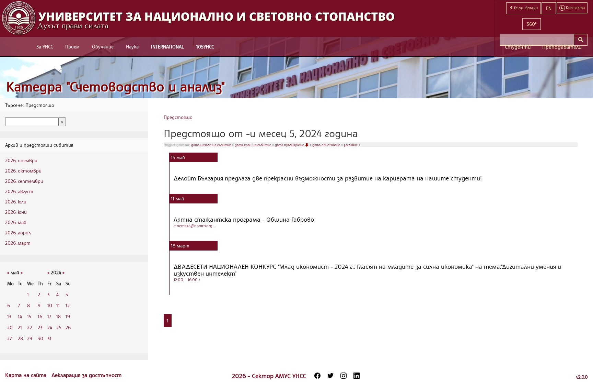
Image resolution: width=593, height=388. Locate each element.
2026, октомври (23, 171)
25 (58, 327)
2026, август (19, 191)
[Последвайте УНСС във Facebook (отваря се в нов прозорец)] (317, 375)
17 (49, 316)
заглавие (351, 145)
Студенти (518, 47)
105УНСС (205, 46)
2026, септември (24, 181)
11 (58, 305)
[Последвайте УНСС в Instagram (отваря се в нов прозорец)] (343, 375)
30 (40, 338)
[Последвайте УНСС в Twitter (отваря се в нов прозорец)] (330, 375)
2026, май (15, 222)
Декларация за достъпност (86, 375)
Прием (72, 46)
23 (40, 327)
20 (10, 327)
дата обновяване (326, 145)
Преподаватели (562, 47)
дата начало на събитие (211, 145)
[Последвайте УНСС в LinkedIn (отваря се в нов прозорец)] (356, 375)
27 (9, 338)
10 (49, 305)
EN (548, 8)
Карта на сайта (26, 375)
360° (531, 24)
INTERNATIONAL (167, 46)
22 (29, 327)
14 (20, 316)
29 (29, 338)
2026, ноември (21, 160)
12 (68, 305)
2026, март (18, 243)
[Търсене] (581, 40)
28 (20, 338)
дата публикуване (290, 145)
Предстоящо (178, 117)
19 (68, 316)
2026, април (18, 232)
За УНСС (44, 46)
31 (49, 338)
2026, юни (16, 212)
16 (40, 316)
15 (29, 316)
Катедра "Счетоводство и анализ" (115, 86)
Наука (132, 46)
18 (58, 316)
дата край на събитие (253, 145)
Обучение (103, 46)
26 (68, 327)
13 (9, 316)
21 (20, 327)
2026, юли (15, 201)
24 (49, 327)
